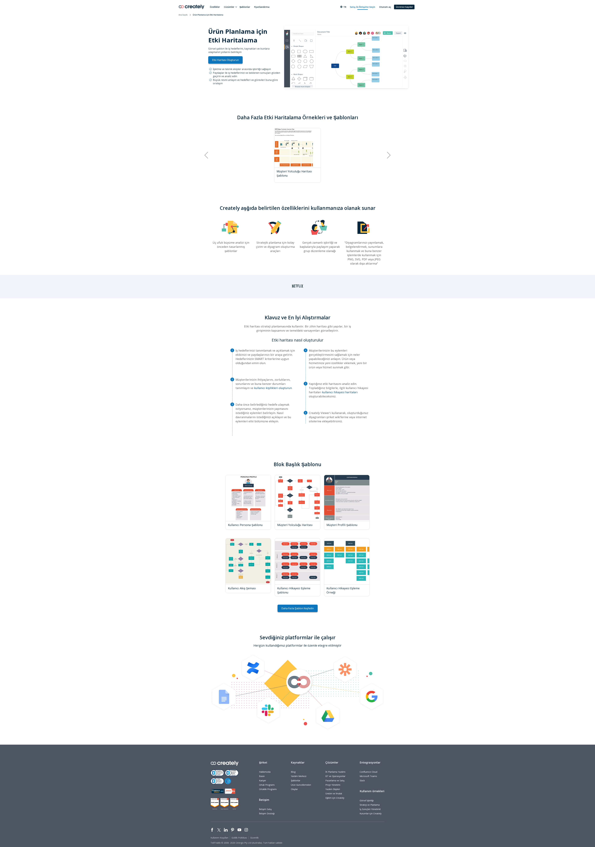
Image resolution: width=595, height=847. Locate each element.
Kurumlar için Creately (370, 813)
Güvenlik (254, 837)
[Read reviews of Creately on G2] (230, 791)
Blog (293, 771)
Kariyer (262, 780)
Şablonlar (245, 6)
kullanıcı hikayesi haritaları (340, 392)
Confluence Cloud (368, 771)
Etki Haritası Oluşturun (225, 60)
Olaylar (294, 789)
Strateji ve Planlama (370, 804)
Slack (362, 780)
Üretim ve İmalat (333, 793)
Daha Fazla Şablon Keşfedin (297, 608)
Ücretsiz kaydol (404, 6)
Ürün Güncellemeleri (301, 784)
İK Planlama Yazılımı (335, 771)
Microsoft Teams (368, 776)
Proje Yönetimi (332, 784)
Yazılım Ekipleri (332, 789)
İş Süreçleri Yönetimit (370, 809)
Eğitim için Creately (334, 797)
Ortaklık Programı (268, 789)
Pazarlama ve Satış (334, 780)
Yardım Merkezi (298, 776)
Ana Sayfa (182, 15)
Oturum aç (385, 6)
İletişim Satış (265, 809)
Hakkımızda (265, 771)
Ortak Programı (267, 784)
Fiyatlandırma (261, 6)
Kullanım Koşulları (219, 837)
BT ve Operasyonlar (335, 776)
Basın (262, 776)
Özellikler (215, 6)
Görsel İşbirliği (367, 800)
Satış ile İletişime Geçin (362, 6)
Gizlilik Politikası (239, 837)
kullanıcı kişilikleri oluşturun (273, 388)
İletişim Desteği (267, 813)
